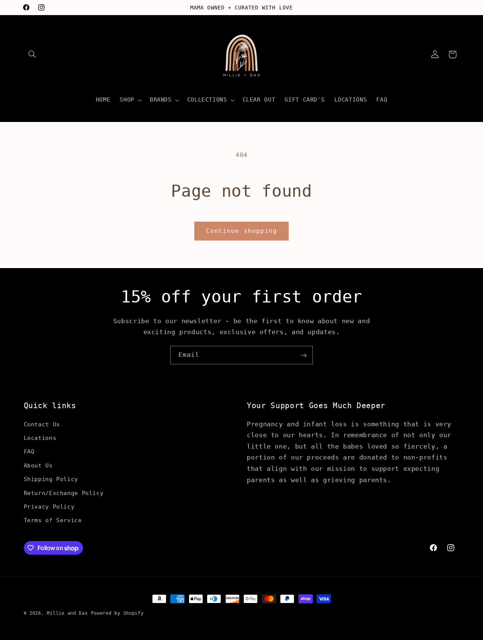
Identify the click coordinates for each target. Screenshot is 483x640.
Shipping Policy (51, 479)
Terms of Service (53, 520)
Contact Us (42, 424)
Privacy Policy (49, 506)
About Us (38, 465)
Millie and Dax (67, 613)
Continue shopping (241, 230)
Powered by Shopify (117, 613)
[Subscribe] (303, 355)
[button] (32, 54)
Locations (40, 437)
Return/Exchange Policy (64, 492)
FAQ (29, 451)
